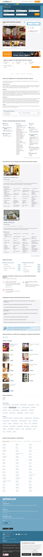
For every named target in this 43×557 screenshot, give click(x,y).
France (21, 423)
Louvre (19, 407)
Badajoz (30, 447)
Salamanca (4, 477)
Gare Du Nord (5, 407)
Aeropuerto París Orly (28, 418)
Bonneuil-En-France (15, 420)
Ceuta (30, 453)
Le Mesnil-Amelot (12, 426)
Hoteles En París (16, 19)
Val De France (9, 431)
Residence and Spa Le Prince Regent (14, 345)
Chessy (30, 420)
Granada (30, 459)
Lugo (3, 468)
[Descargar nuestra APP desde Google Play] (5, 528)
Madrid (17, 468)
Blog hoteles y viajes (7, 516)
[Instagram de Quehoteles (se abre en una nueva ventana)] (6, 523)
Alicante (30, 444)
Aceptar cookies (37, 554)
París (4, 399)
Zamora (17, 490)
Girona (17, 459)
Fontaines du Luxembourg (34, 344)
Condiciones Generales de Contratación (8, 547)
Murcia (4, 471)
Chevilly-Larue (35, 420)
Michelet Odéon (32, 374)
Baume (11, 364)
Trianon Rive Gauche (33, 364)
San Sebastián (18, 477)
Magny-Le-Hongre (19, 426)
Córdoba (17, 456)
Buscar (37, 14)
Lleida (17, 465)
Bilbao (17, 450)
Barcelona (4, 450)
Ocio (15, 4)
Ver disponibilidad (36, 328)
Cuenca (30, 456)
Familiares (6, 337)
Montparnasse (33, 407)
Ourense (17, 471)
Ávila (16, 447)
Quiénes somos (6, 503)
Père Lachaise (31, 410)
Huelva (4, 462)
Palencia (4, 474)
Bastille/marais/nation (6, 420)
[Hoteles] (7, 2)
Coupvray (4, 423)
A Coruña (4, 444)
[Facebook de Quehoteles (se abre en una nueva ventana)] (4, 523)
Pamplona (17, 474)
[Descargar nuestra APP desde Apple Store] (10, 528)
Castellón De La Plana (19, 453)
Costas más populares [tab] (27, 441)
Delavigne (11, 374)
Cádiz (4, 453)
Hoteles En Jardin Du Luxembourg (25, 19)
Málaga (30, 468)
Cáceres (30, 450)
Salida (31, 9)
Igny (29, 423)
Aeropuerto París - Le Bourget (7, 418)
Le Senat (11, 354)
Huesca (17, 462)
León (3, 465)
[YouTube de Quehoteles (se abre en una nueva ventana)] (9, 523)
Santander (30, 477)
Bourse (37, 404)
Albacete (17, 444)
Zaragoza (30, 490)
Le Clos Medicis (13, 384)
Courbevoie (9, 423)
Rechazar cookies (26, 554)
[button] (37, 1)
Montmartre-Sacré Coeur (25, 407)
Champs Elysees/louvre (23, 420)
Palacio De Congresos (15, 410)
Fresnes (25, 423)
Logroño (30, 465)
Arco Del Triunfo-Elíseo (6, 404)
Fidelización (5, 509)
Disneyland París (15, 423)
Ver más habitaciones (36, 255)
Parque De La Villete (24, 410)
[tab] (21, 301)
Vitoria (4, 490)
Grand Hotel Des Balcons (34, 354)
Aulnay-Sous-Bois (36, 418)
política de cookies (34, 551)
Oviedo (30, 471)
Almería (4, 447)
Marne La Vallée (26, 426)
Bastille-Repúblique (23, 404)
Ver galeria (14, 47)
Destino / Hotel (5, 9)
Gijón (3, 459)
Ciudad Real (5, 456)
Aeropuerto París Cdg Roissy (18, 418)
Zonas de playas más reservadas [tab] (16, 441)
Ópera (9, 410)
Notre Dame (5, 410)
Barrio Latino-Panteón (15, 404)
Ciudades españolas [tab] (5, 441)
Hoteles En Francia (9, 19)
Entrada (18, 9)
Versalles (14, 431)
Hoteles (4, 19)
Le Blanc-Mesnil (5, 426)
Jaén (29, 462)
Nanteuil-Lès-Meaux (34, 426)
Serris (4, 431)
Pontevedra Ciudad (32, 474)
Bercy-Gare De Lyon (31, 404)
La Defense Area (34, 423)
